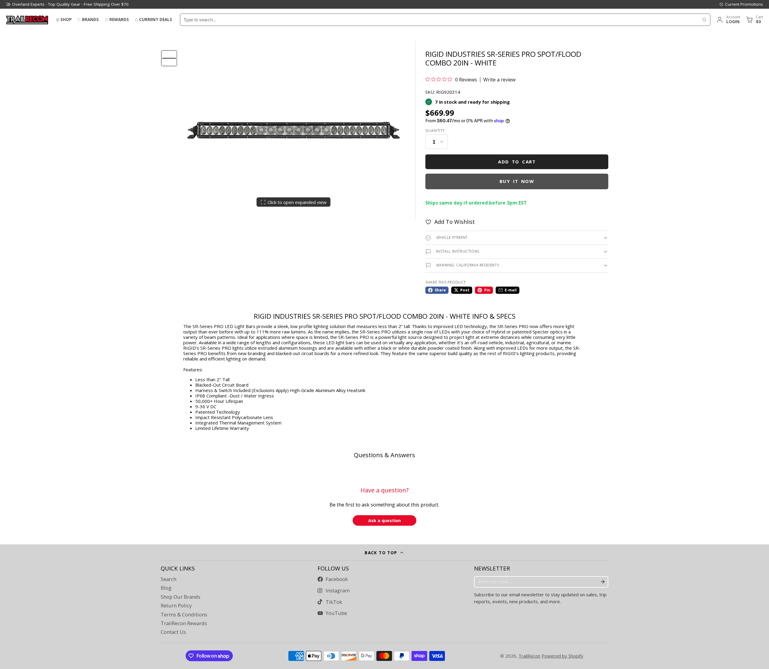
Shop (66, 19)
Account (728, 19)
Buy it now (517, 181)
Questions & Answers (384, 455)
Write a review (499, 79)
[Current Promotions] (741, 4)
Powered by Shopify (562, 656)
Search (168, 579)
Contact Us (173, 632)
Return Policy (176, 606)
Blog (166, 588)
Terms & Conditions (184, 615)
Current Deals (155, 19)
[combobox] (439, 20)
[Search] (704, 20)
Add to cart (517, 162)
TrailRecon (529, 656)
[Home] (27, 19)
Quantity (435, 131)
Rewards (119, 19)
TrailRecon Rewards (184, 623)
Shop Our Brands (180, 597)
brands (90, 19)
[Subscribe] (602, 582)
